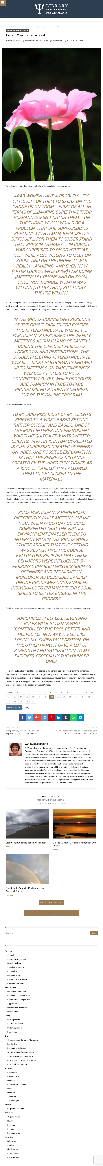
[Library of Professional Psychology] (51, 3)
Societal (8, 1068)
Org (6, 1036)
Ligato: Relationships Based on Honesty (26, 842)
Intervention (12, 1011)
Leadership (12, 1044)
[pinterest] (51, 717)
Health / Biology (14, 963)
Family (7, 1015)
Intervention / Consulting (18, 1064)
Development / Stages (16, 1048)
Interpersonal (10, 987)
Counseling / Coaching (16, 959)
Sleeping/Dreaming (15, 967)
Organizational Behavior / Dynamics (22, 1040)
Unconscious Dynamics (17, 1007)
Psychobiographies (15, 983)
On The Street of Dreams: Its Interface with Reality (74, 844)
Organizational (13, 1117)
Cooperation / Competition (18, 999)
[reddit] (44, 717)
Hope (9, 1088)
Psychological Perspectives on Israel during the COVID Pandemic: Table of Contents (76, 730)
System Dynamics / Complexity (20, 1056)
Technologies (13, 1100)
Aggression (12, 1003)
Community (12, 1072)
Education (11, 1125)
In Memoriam (13, 1157)
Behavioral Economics (16, 1084)
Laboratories (12, 1141)
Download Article (13, 708)
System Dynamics (14, 1028)
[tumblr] (66, 717)
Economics (11, 1080)
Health (10, 1121)
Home (8, 27)
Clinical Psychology (38, 27)
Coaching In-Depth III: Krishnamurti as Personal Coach (25, 890)
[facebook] (22, 717)
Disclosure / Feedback (16, 991)
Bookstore (9, 1113)
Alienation (11, 1096)
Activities (9, 1137)
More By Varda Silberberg (50, 800)
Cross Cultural (13, 1076)
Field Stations (13, 1149)
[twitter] (29, 717)
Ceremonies (12, 1153)
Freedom (11, 1092)
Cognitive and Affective (17, 979)
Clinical (10, 955)
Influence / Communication (18, 995)
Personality (12, 971)
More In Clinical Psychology (50, 804)
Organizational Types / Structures (21, 1052)
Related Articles (50, 796)
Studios (10, 1145)
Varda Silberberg (14, 41)
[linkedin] (58, 717)
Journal (8, 1104)
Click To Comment (51, 913)
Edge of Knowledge (15, 1108)
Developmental (13, 975)
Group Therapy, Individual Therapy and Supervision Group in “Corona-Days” (22, 730)
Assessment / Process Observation (21, 1060)
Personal (8, 951)
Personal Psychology (20, 27)
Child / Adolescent (15, 1024)
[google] (37, 717)
